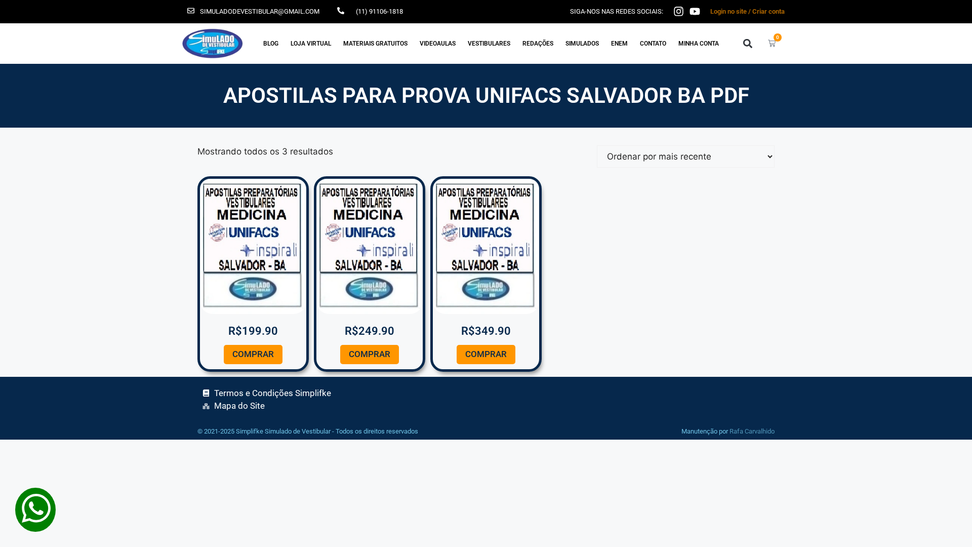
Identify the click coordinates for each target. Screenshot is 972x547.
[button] (747, 43)
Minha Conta (698, 43)
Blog (270, 43)
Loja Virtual (311, 43)
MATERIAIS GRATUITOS (375, 43)
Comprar (253, 354)
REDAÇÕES (537, 43)
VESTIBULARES (489, 43)
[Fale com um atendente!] (35, 525)
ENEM (619, 43)
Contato (653, 43)
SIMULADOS (582, 43)
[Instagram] (678, 11)
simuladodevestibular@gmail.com (259, 11)
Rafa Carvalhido (752, 431)
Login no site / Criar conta (747, 11)
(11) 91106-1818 (379, 11)
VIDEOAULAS (438, 43)
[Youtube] (695, 11)
